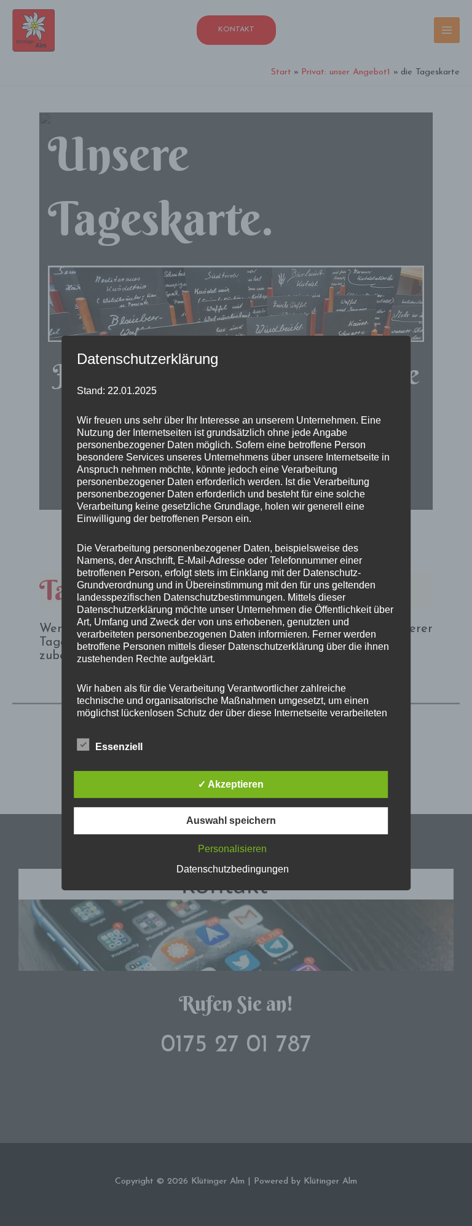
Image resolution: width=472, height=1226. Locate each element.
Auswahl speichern (231, 820)
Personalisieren (232, 849)
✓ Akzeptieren (231, 784)
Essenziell (119, 747)
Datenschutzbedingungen (232, 869)
